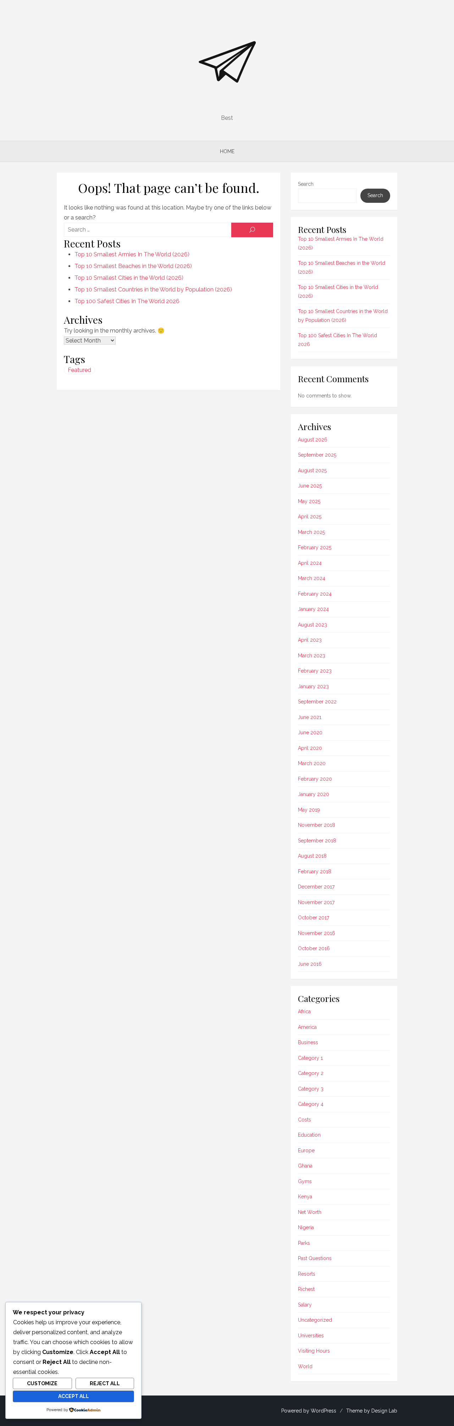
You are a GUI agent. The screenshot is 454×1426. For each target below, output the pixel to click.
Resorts (306, 1274)
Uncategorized (315, 1320)
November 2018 (316, 825)
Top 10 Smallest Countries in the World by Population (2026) (153, 289)
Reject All (105, 1383)
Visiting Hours (314, 1351)
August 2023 (312, 625)
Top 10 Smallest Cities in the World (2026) (128, 277)
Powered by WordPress (308, 1411)
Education (309, 1135)
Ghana (305, 1166)
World (305, 1366)
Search (306, 184)
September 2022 (317, 701)
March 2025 (311, 532)
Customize (42, 1383)
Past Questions (315, 1258)
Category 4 (310, 1104)
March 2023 (311, 655)
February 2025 (314, 547)
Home (227, 151)
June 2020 (310, 732)
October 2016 (314, 948)
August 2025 (312, 470)
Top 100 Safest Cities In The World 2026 (126, 301)
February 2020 (315, 779)
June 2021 (309, 717)
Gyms (305, 1181)
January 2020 (313, 794)
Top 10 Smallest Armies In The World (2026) (131, 254)
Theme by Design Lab (371, 1411)
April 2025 (309, 516)
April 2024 (310, 563)
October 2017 (313, 917)
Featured (79, 370)
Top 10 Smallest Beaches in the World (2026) (133, 266)
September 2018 (317, 840)
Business (308, 1042)
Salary (305, 1305)
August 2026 (312, 439)
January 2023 (313, 686)
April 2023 (310, 640)
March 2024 (311, 578)
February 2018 (314, 871)
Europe (306, 1150)
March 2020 (312, 763)
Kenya (305, 1196)
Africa (304, 1011)
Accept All (73, 1396)
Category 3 (310, 1089)
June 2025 (310, 486)
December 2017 (316, 887)
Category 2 (310, 1073)
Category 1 (310, 1058)
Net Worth (309, 1212)
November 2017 (316, 902)
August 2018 (312, 856)
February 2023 (315, 671)
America (307, 1027)
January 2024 (313, 609)
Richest (306, 1289)
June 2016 (310, 964)
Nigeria (306, 1227)
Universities (311, 1335)
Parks (304, 1243)
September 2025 (317, 455)
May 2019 (309, 810)
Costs (304, 1120)
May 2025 (309, 501)
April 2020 (310, 748)
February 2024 (315, 594)
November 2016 (316, 933)
